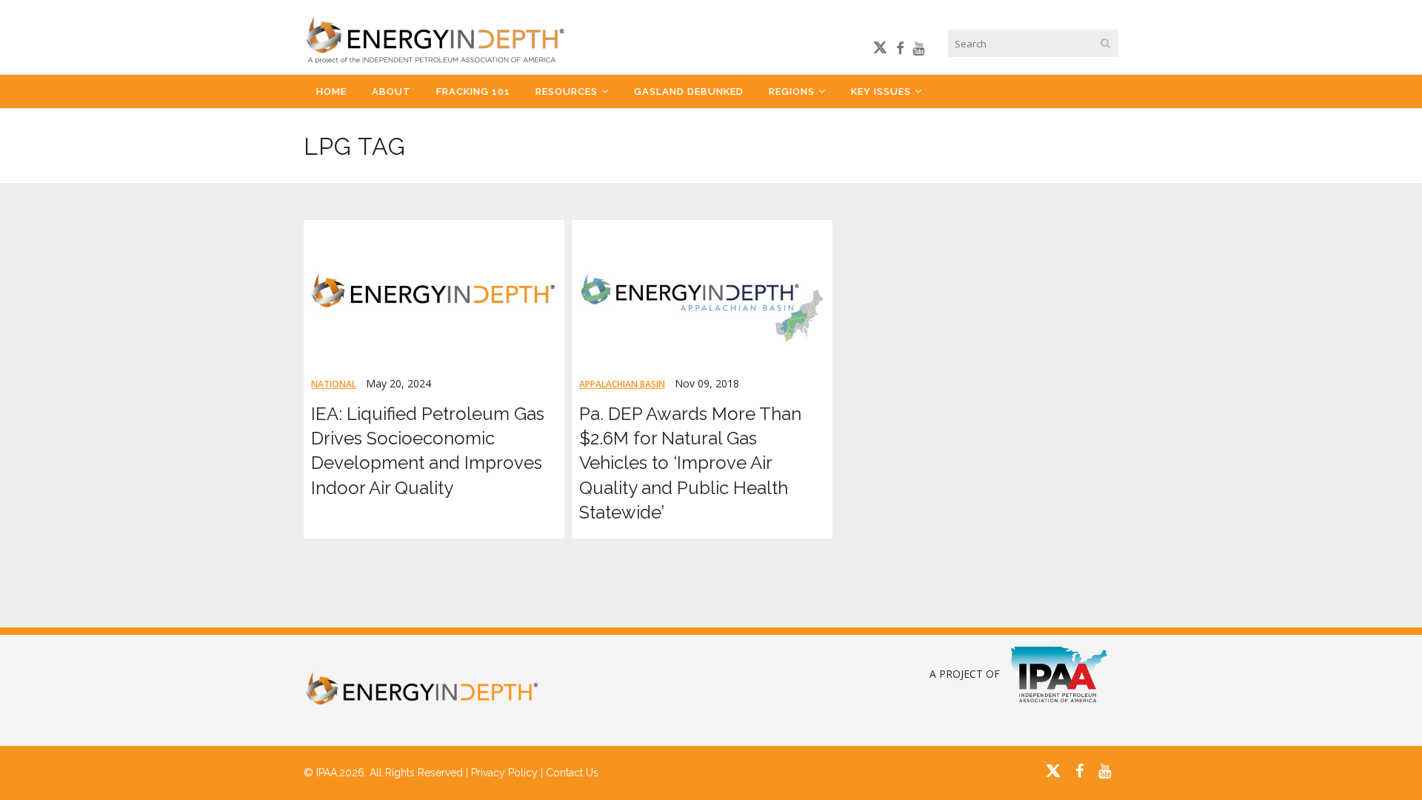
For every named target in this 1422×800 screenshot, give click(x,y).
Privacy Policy (504, 773)
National (333, 384)
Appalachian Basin (622, 384)
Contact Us (572, 773)
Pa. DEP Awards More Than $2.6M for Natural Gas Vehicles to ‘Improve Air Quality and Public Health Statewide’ (690, 463)
